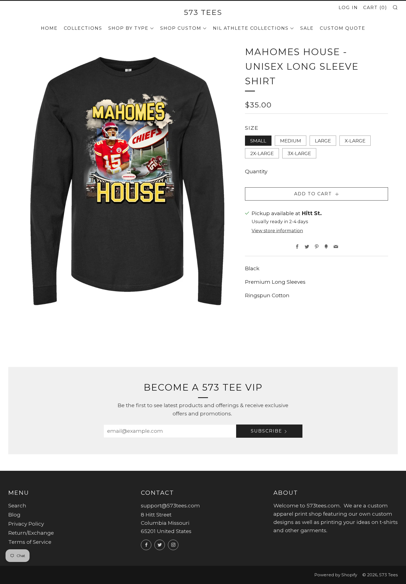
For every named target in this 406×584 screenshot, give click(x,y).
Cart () (375, 7)
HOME (49, 28)
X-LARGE (355, 141)
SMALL (258, 141)
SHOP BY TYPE (128, 28)
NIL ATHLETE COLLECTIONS (251, 28)
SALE (307, 28)
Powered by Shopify (335, 574)
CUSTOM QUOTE (342, 28)
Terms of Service (29, 542)
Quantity (256, 171)
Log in (348, 7)
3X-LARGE (299, 153)
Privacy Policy (26, 524)
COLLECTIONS (83, 28)
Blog (14, 515)
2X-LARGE (262, 153)
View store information (277, 230)
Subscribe (266, 431)
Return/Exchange (31, 533)
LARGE (323, 141)
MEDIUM (290, 141)
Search (17, 505)
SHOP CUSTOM (180, 28)
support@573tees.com (170, 505)
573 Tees (203, 12)
